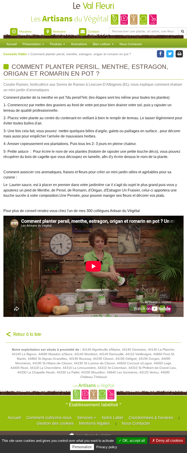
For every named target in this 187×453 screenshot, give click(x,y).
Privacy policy (106, 447)
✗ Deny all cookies (167, 441)
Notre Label (112, 417)
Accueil (11, 44)
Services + (86, 417)
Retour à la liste (27, 334)
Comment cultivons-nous (49, 417)
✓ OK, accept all (132, 441)
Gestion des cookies (55, 423)
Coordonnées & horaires (151, 417)
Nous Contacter (130, 44)
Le (93, 6)
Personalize (82, 447)
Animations (79, 44)
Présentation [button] (32, 44)
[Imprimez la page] (179, 53)
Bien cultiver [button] (102, 44)
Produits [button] (56, 44)
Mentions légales (94, 423)
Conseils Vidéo (15, 54)
